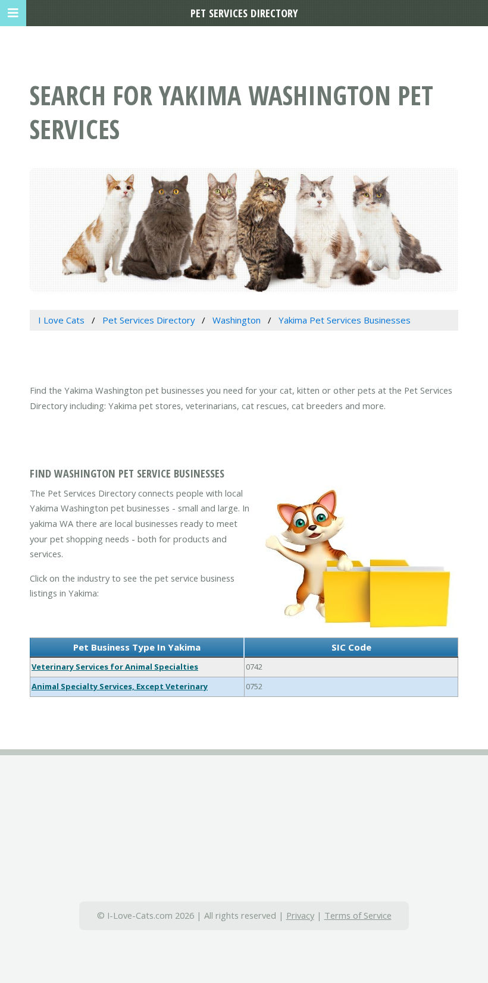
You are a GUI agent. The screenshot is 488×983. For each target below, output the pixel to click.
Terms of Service (358, 915)
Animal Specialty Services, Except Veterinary (120, 686)
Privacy (300, 915)
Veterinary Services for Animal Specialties (115, 666)
